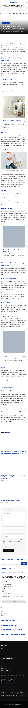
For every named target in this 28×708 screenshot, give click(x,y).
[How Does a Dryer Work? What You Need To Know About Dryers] (14, 490)
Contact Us (3, 668)
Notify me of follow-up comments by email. (14, 544)
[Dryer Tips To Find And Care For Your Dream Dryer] (14, 236)
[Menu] (2, 2)
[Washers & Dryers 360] (14, 2)
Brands (2, 611)
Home (2, 8)
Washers (3, 613)
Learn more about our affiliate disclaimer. (15, 696)
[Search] (26, 2)
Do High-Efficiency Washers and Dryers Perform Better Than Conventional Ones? (13, 453)
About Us (3, 661)
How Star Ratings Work (6, 670)
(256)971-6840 (5, 682)
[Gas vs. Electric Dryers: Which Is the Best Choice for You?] (14, 107)
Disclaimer (3, 666)
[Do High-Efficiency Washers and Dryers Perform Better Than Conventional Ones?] (14, 443)
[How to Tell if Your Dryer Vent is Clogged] (14, 342)
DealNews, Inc (4, 683)
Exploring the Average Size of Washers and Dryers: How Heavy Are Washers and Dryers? (13, 477)
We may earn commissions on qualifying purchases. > (14, 6)
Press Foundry (19, 704)
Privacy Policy (4, 664)
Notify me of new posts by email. (12, 546)
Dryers (2, 615)
